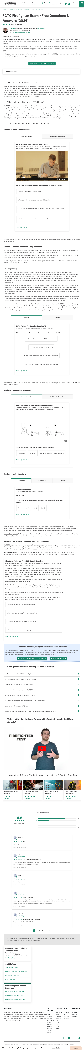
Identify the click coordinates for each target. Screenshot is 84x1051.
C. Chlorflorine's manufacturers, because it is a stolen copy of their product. (41, 209)
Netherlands (50, 1020)
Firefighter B (32, 453)
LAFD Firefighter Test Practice (14, 991)
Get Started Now (10, 958)
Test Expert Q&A (58, 1026)
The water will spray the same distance (52, 453)
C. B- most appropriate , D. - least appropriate (21, 621)
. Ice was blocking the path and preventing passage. (41, 364)
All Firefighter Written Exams (14, 995)
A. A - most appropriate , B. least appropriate (20, 604)
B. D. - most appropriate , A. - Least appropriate (21, 613)
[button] (25, 3)
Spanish (49, 1028)
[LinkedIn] (74, 1038)
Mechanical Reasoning (12, 975)
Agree (76, 1048)
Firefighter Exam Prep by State (15, 999)
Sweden (49, 1024)
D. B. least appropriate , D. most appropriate (20, 630)
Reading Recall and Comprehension (16, 971)
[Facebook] (64, 1038)
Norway (49, 1026)
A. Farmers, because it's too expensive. (29, 191)
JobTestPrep (41, 28)
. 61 (19, 508)
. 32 (35, 508)
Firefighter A (21, 453)
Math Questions (10, 979)
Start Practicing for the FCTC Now (42, 63)
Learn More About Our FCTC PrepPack (32, 658)
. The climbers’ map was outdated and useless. (41, 339)
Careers (58, 1016)
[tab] (26, 136)
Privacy (58, 1014)
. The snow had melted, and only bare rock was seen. (41, 355)
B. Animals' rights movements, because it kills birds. (33, 200)
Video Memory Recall (12, 967)
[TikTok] (79, 1038)
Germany (49, 1018)
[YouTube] (69, 1038)
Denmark (49, 1022)
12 (49, 931)
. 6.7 (27, 508)
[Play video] (42, 748)
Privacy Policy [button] (56, 1048)
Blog (57, 1022)
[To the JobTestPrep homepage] (10, 3)
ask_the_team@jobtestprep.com (21, 32)
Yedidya (12, 28)
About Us (59, 1012)
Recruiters (75, 1016)
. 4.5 (43, 508)
